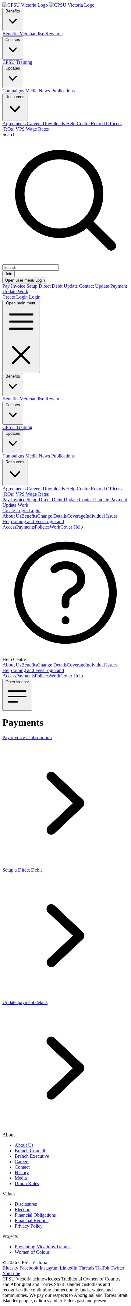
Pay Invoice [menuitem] (14, 286)
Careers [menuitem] (35, 123)
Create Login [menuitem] (15, 297)
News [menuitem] (45, 90)
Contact (22, 1167)
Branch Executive (32, 1156)
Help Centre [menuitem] (78, 123)
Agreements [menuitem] (14, 123)
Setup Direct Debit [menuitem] (45, 286)
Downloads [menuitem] (54, 123)
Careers (22, 1161)
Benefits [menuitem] (10, 33)
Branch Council (30, 1150)
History (22, 1172)
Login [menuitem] (35, 297)
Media (21, 1178)
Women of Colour (32, 1252)
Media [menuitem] (32, 90)
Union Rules (27, 1183)
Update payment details (25, 1002)
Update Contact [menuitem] (79, 286)
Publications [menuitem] (63, 90)
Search (9, 134)
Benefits (12, 11)
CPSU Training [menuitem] (17, 62)
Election (22, 1209)
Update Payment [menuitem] (111, 286)
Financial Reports (31, 1220)
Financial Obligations (35, 1215)
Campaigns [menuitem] (13, 90)
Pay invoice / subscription (27, 737)
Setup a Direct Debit (22, 869)
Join (8, 274)
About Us (24, 1145)
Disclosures (26, 1204)
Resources (14, 96)
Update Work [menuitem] (15, 291)
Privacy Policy (29, 1226)
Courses (12, 39)
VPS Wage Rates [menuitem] (32, 129)
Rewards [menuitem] (53, 33)
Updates (12, 68)
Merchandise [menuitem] (32, 33)
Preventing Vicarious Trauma (43, 1246)
